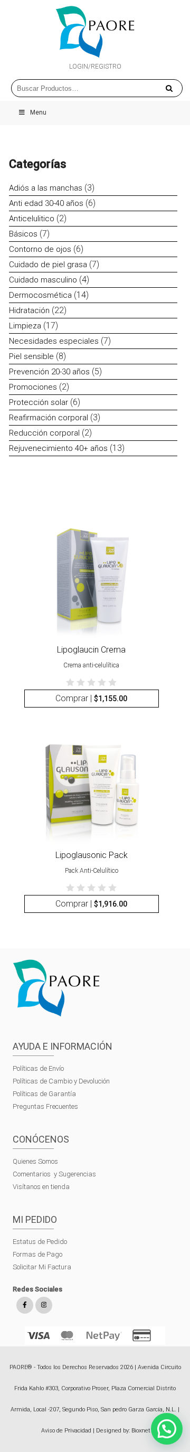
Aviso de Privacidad (66, 1430)
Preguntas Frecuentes (45, 1106)
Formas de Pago (37, 1254)
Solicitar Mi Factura (42, 1267)
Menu (38, 112)
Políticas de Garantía (45, 1094)
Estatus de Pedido (40, 1242)
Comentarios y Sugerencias (54, 1174)
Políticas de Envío (38, 1068)
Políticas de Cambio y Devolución (61, 1081)
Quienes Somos (35, 1161)
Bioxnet (140, 1430)
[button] (167, 1429)
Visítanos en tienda (41, 1187)
